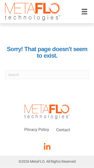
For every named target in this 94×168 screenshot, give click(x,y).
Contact (63, 129)
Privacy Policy (36, 129)
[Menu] (84, 11)
